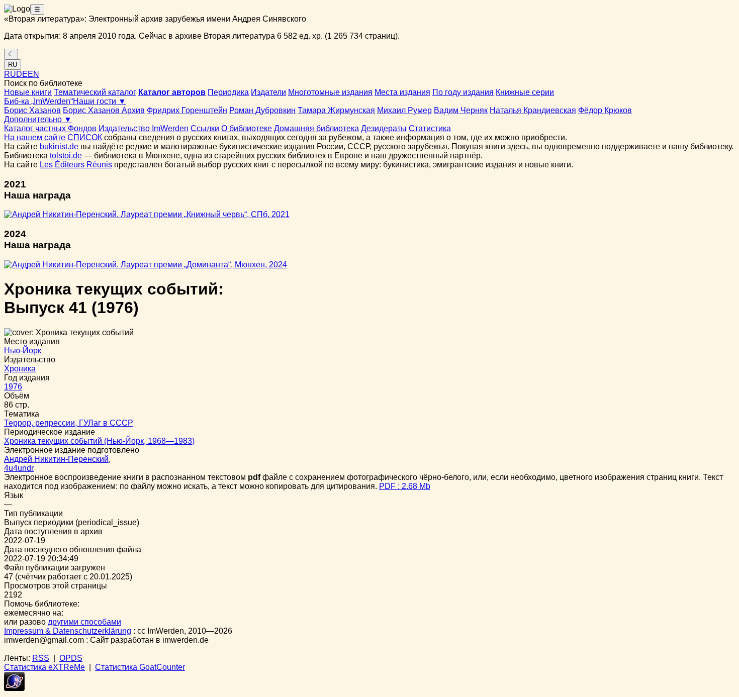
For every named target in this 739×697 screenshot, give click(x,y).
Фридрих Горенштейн (187, 110)
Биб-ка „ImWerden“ (38, 101)
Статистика (430, 128)
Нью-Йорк (22, 350)
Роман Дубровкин (262, 110)
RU (12, 64)
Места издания (402, 92)
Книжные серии (525, 92)
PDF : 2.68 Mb (404, 486)
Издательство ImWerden (144, 128)
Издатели (268, 92)
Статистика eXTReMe (44, 667)
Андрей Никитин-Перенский (56, 459)
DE (22, 74)
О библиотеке (246, 128)
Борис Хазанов (32, 110)
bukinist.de (59, 146)
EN (33, 74)
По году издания (463, 92)
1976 (13, 386)
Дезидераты (384, 128)
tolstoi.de (66, 155)
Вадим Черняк (461, 110)
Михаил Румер (404, 110)
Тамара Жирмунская (336, 110)
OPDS (70, 658)
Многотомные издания (330, 92)
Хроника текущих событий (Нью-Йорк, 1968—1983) (99, 441)
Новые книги (28, 92)
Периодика (228, 92)
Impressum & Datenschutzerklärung (67, 631)
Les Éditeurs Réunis (76, 164)
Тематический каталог (95, 92)
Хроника (20, 368)
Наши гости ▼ (99, 101)
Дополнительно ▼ (38, 119)
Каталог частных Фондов (50, 128)
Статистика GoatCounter (140, 667)
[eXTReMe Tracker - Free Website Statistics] (14, 688)
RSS (40, 658)
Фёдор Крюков (605, 110)
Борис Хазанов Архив (104, 110)
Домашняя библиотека (316, 128)
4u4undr (19, 468)
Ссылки (205, 128)
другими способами (84, 622)
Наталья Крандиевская (533, 110)
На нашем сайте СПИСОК (53, 137)
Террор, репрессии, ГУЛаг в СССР (68, 423)
